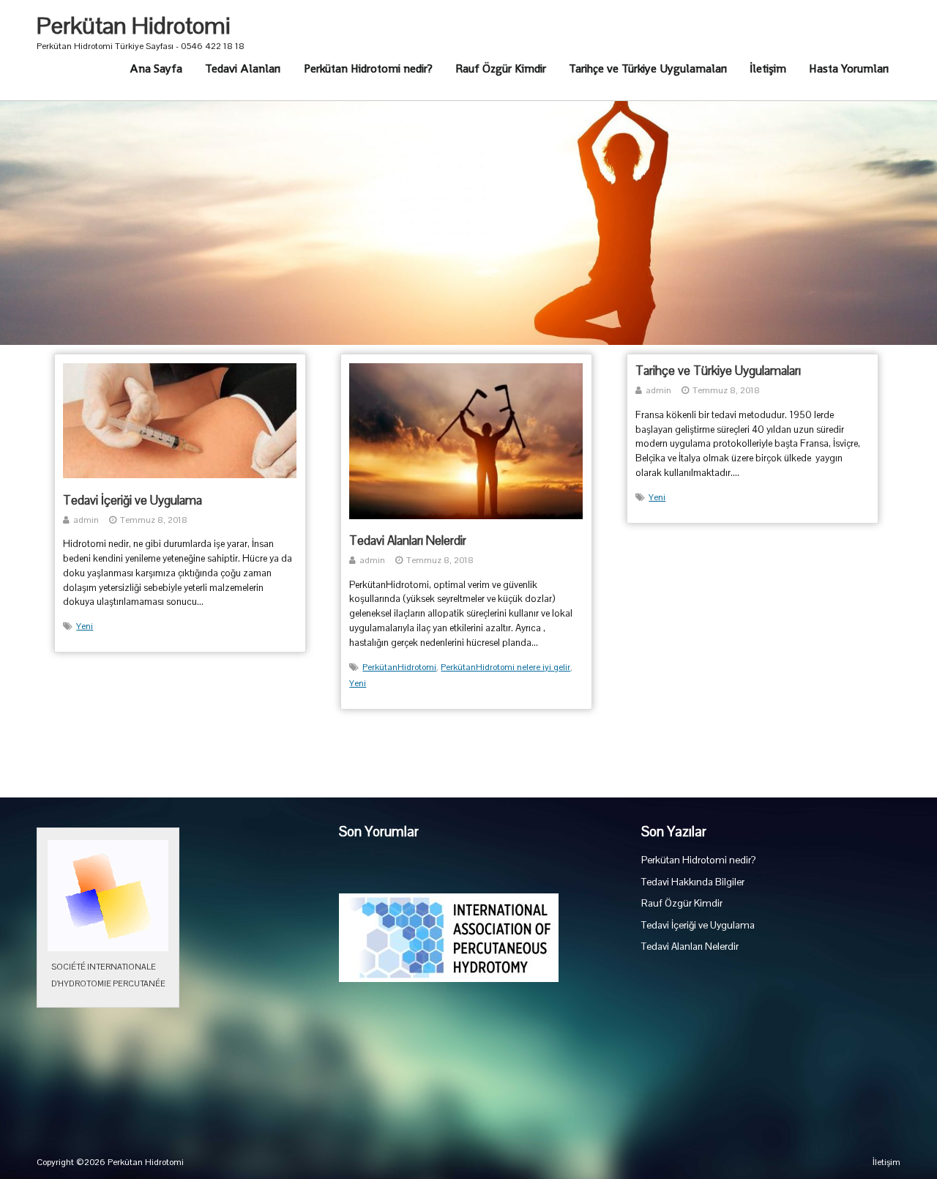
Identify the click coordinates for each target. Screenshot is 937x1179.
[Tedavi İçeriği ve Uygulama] (179, 475)
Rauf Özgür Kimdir (500, 69)
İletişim (768, 69)
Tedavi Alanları (242, 69)
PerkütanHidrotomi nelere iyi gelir (505, 667)
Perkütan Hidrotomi (134, 25)
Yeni (84, 626)
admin (86, 520)
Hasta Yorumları (849, 69)
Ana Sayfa (156, 69)
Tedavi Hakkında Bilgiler (692, 882)
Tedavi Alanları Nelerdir (407, 540)
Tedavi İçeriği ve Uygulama (132, 500)
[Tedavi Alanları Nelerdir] (466, 516)
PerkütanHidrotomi (399, 667)
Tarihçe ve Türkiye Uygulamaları (648, 69)
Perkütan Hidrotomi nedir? (368, 69)
